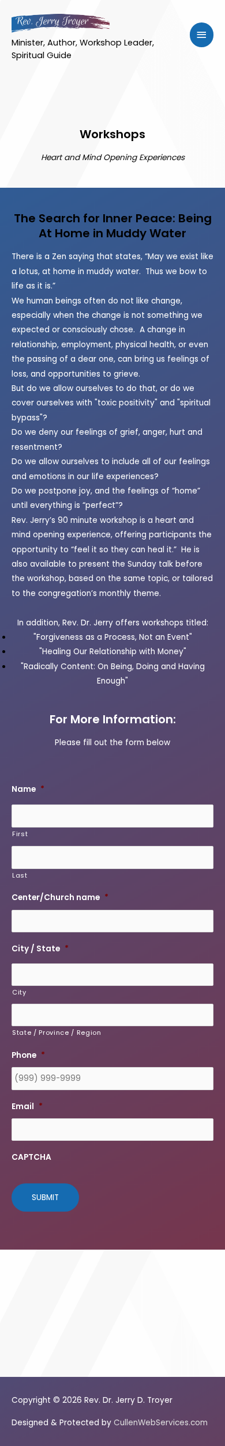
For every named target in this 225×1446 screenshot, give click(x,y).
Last (20, 875)
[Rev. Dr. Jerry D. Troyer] (61, 22)
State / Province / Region (57, 1032)
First (20, 833)
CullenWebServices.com (161, 1422)
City (19, 992)
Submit (45, 1197)
